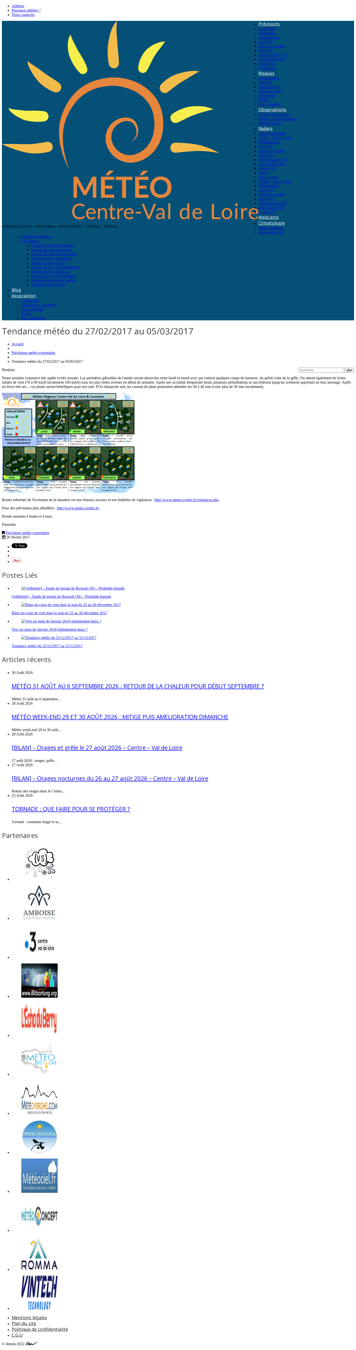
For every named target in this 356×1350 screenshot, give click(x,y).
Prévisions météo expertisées (33, 353)
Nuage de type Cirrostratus (51, 258)
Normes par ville (271, 232)
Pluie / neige (267, 177)
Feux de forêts (269, 104)
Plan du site (24, 1323)
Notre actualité (32, 309)
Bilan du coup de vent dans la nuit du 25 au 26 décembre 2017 (59, 613)
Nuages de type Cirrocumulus (54, 254)
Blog (16, 290)
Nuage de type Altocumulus (52, 245)
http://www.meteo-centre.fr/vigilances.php (187, 500)
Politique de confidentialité (40, 1329)
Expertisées (267, 29)
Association (24, 296)
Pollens (264, 100)
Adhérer (18, 6)
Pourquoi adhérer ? (26, 10)
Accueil (17, 344)
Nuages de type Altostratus (51, 250)
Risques (266, 73)
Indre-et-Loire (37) (272, 55)
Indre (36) (266, 50)
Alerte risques (268, 78)
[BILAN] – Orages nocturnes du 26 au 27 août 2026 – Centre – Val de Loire (110, 778)
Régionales (266, 33)
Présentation (30, 301)
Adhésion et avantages (38, 305)
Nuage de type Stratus (48, 285)
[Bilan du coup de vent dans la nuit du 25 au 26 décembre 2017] (71, 605)
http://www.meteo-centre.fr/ (78, 508)
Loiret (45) (266, 64)
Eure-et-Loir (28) (271, 46)
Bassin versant (269, 87)
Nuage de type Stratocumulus (53, 280)
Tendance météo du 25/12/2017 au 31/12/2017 (47, 646)
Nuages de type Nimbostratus (53, 276)
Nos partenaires (33, 318)
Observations (272, 109)
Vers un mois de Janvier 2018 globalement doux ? (50, 629)
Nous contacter (23, 15)
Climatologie (271, 223)
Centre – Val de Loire (274, 138)
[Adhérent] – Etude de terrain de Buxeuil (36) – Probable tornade (61, 596)
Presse (26, 314)
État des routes (269, 123)
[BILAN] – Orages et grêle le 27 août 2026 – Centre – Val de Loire (97, 747)
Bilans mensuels (270, 228)
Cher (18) (265, 42)
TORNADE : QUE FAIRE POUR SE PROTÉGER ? (71, 809)
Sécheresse (266, 96)
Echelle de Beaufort (36, 237)
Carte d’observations (274, 114)
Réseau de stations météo (277, 119)
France (263, 173)
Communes (267, 68)
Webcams (268, 217)
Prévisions (269, 24)
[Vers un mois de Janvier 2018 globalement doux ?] (61, 621)
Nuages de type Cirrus (48, 263)
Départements (268, 37)
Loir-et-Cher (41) (271, 59)
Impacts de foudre (272, 133)
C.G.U (17, 1335)
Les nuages (30, 241)
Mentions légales (29, 1317)
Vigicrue (264, 82)
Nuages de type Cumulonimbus (55, 267)
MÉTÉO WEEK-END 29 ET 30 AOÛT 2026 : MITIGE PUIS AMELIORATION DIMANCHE (120, 717)
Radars (265, 128)
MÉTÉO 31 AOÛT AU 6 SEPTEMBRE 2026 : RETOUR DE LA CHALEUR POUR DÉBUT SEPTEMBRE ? (138, 686)
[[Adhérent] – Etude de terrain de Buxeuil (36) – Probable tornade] (73, 588)
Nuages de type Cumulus (50, 271)
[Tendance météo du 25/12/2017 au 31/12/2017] (58, 638)
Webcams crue (269, 91)
